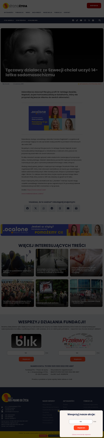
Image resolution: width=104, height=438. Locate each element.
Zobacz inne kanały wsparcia (81, 434)
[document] (52, 219)
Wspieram (81, 428)
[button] (58, 411)
